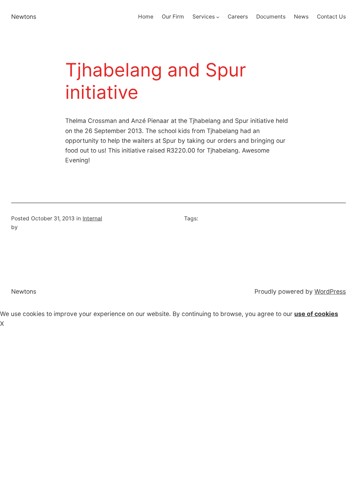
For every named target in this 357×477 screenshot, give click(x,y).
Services (203, 16)
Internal (92, 218)
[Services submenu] (217, 17)
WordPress (330, 291)
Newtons (23, 16)
